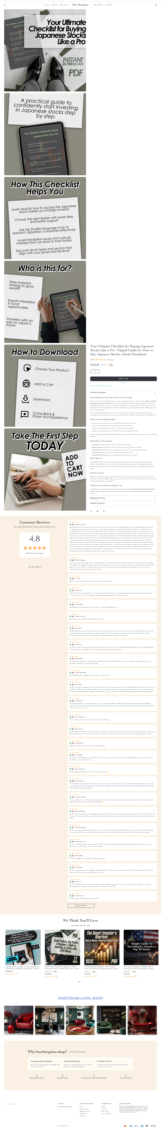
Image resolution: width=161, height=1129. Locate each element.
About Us (103, 1106)
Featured (108, 5)
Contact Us (104, 1109)
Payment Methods (84, 1109)
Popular (54, 5)
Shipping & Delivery (85, 1111)
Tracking (82, 1116)
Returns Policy (83, 1113)
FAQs (81, 1106)
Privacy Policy (105, 1111)
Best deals (64, 5)
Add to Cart (123, 379)
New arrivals (98, 5)
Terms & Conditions (106, 1113)
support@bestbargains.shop (65, 1106)
